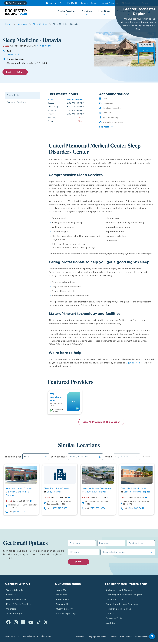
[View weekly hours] (31, 501)
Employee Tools (114, 618)
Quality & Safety (64, 609)
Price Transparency (66, 613)
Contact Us (12, 594)
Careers (84, 3)
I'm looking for (12, 456)
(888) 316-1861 (135, 363)
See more (104, 126)
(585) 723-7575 (59, 508)
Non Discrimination (143, 637)
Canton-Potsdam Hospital (136, 492)
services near (59, 456)
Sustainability (63, 604)
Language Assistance (97, 637)
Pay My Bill (72, 3)
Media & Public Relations (18, 604)
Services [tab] (87, 11)
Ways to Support (15, 613)
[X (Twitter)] (46, 622)
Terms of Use (126, 637)
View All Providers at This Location (101, 422)
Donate (94, 3)
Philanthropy (62, 599)
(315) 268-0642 (136, 508)
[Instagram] (16, 622)
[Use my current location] (99, 456)
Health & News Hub (109, 3)
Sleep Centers (40, 24)
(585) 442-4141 (13, 54)
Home (8, 24)
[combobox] (126, 456)
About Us (61, 590)
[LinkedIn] (23, 622)
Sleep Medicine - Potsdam (134, 488)
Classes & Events (14, 590)
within (108, 456)
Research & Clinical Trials (118, 609)
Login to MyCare (56, 3)
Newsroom (61, 594)
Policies (113, 637)
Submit (78, 561)
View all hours (43, 46)
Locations (22, 24)
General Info (13, 95)
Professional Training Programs (122, 604)
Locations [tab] (104, 11)
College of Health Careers (119, 590)
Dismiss (139, 29)
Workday (110, 623)
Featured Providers (16, 102)
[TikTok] (38, 622)
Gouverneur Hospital (95, 492)
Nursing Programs (115, 599)
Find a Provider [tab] (66, 11)
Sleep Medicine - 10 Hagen (18, 488)
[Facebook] (8, 622)
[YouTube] (30, 622)
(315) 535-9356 (98, 508)
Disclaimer (79, 637)
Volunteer (11, 609)
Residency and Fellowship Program (124, 594)
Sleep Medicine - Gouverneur (97, 488)
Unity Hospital (54, 492)
